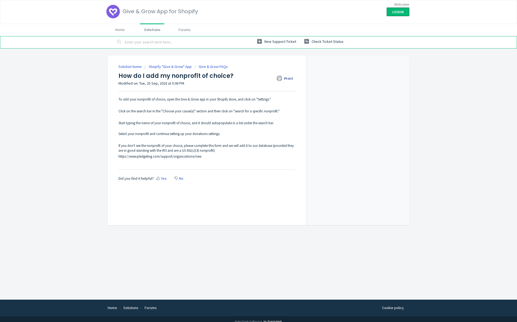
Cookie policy (393, 307)
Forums (185, 29)
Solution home (130, 66)
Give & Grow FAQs (213, 66)
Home (120, 29)
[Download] (248, 90)
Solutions (152, 29)
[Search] (119, 42)
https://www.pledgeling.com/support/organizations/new (159, 156)
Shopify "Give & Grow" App (170, 66)
